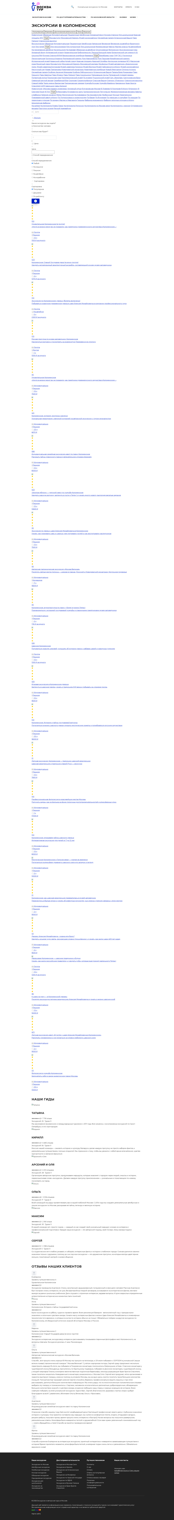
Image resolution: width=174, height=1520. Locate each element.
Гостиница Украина (54, 59)
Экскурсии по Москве (40, 1464)
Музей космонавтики (88, 38)
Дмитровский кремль (72, 59)
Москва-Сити (55, 38)
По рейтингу (38, 196)
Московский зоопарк (89, 64)
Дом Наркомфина (89, 59)
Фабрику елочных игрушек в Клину (119, 100)
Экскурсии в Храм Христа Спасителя (66, 1487)
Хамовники (120, 83)
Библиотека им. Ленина (88, 53)
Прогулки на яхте (46, 108)
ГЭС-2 (120, 56)
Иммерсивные (102, 47)
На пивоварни (80, 95)
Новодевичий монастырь (73, 70)
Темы (79, 32)
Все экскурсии (38, 44)
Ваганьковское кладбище (73, 56)
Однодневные (102, 50)
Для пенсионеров (58, 47)
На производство (94, 95)
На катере (36, 106)
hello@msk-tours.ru (121, 1471)
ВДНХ (59, 56)
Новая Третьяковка (53, 70)
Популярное (38, 189)
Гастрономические (91, 92)
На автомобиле (134, 47)
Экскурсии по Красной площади (69, 1478)
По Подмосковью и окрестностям (72, 98)
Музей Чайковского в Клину (108, 67)
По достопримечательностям (71, 17)
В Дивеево (105, 89)
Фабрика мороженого (94, 100)
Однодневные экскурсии (41, 1478)
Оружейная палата (106, 38)
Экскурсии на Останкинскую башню (67, 1471)
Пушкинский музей (101, 78)
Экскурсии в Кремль (64, 1467)
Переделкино (126, 95)
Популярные (37, 32)
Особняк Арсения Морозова (60, 72)
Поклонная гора (54, 78)
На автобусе (38, 174)
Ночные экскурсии (39, 1473)
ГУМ (115, 56)
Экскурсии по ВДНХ (64, 1480)
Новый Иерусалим (114, 70)
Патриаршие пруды (99, 75)
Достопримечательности (65, 32)
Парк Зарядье (46, 75)
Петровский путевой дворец (121, 75)
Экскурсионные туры (128, 50)
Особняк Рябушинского (82, 72)
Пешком (36, 170)
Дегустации (105, 92)
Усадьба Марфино (107, 83)
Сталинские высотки (48, 41)
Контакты (118, 7)
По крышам (133, 98)
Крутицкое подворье (117, 61)
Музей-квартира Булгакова (48, 67)
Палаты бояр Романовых (122, 72)
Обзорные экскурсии (40, 1475)
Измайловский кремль (120, 59)
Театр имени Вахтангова (54, 83)
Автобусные (84, 35)
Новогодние (37, 35)
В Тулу (47, 92)
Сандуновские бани (131, 78)
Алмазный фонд (97, 35)
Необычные (107, 95)
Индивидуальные (59, 35)
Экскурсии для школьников (37, 1482)
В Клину (123, 17)
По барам (91, 98)
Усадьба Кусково (92, 83)
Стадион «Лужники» (115, 81)
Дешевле (37, 193)
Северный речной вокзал (42, 81)
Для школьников (125, 35)
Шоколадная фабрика (41, 103)
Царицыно (49, 86)
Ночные (115, 95)
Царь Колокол (61, 86)
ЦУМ (43, 86)
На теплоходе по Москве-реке (97, 106)
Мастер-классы (121, 47)
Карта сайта (36, 1514)
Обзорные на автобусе (85, 50)
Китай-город (70, 61)
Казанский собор (57, 61)
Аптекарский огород (55, 53)
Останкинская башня (123, 38)
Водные (86, 32)
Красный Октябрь (99, 61)
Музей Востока (89, 67)
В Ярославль (61, 92)
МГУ (41, 38)
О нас (137, 7)
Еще (46, 38)
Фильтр (37, 118)
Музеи (133, 17)
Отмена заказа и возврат (96, 1478)
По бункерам (100, 98)
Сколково (73, 81)
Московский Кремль (70, 38)
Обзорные (47, 35)
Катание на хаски (48, 95)
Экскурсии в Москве (41, 17)
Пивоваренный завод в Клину (44, 98)
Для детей (39, 47)
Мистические (68, 95)
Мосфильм (103, 64)
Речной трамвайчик (62, 108)
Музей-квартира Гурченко (72, 67)
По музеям (87, 78)
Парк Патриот (69, 75)
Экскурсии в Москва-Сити (66, 1464)
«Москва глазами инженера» (55, 89)
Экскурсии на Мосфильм (66, 1475)
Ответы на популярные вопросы (96, 1474)
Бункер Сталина (111, 35)
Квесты (112, 47)
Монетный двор (43, 64)
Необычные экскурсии (40, 1470)
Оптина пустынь (129, 70)
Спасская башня (100, 81)
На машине (38, 167)
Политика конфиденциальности (95, 1481)
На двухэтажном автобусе (42, 50)
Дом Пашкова (103, 59)
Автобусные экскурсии (41, 1467)
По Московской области (102, 17)
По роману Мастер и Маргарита (63, 100)
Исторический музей (41, 61)
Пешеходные (73, 35)
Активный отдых (74, 89)
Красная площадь (84, 61)
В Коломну (133, 89)
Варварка (89, 56)
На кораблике (39, 177)
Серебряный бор (61, 81)
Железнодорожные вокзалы (123, 92)
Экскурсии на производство (37, 1487)
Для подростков (73, 47)
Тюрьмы (80, 100)
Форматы (49, 32)
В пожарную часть (75, 92)
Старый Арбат (37, 83)
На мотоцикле (60, 50)
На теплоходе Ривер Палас (51, 106)
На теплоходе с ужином (120, 106)
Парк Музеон (57, 75)
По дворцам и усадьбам (117, 98)
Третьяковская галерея (74, 83)
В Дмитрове (115, 89)
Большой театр (104, 53)
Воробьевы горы (106, 56)
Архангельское (70, 53)
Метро (59, 95)
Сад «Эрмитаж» (116, 78)
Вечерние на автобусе (120, 44)
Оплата (128, 7)
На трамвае (71, 50)
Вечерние (106, 44)
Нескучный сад (38, 70)
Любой (36, 163)
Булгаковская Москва (91, 89)
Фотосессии (113, 50)
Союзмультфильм (84, 81)
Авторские (96, 44)
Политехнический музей (72, 78)
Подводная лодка (39, 78)
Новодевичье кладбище (94, 70)
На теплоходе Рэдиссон (74, 106)
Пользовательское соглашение (94, 1486)
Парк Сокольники (83, 75)
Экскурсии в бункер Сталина (67, 1483)
